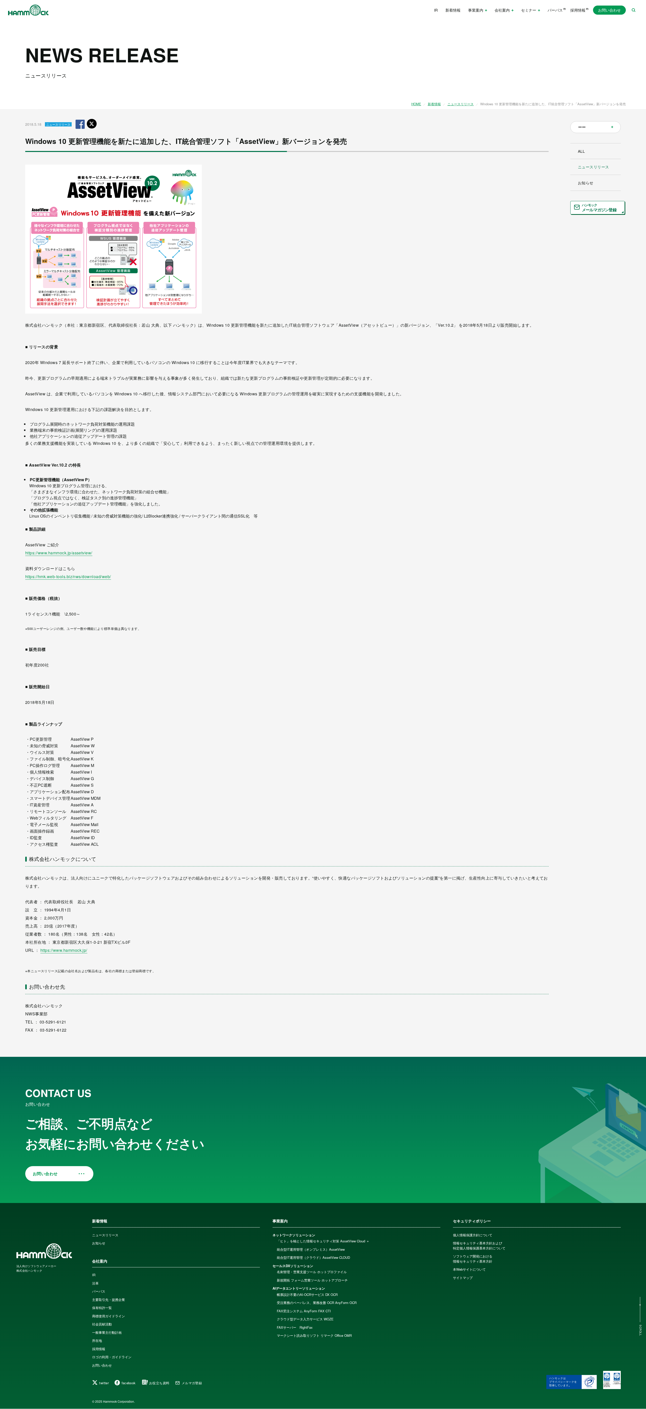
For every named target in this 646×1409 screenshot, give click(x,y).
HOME (416, 103)
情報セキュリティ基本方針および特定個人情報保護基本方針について (479, 1245)
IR (436, 10)
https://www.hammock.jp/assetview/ (58, 553)
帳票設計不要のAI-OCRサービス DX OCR (307, 1294)
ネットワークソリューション (294, 1235)
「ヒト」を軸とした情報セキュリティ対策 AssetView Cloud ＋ (323, 1241)
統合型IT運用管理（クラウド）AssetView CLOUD (313, 1257)
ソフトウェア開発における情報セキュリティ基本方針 (472, 1259)
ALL (581, 151)
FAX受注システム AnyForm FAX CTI (304, 1311)
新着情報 (453, 10)
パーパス (555, 10)
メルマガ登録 (192, 1382)
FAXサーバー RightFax (295, 1327)
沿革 (95, 1283)
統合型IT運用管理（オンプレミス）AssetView (311, 1249)
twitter (104, 1382)
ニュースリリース (460, 103)
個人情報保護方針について (472, 1235)
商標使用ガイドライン (108, 1316)
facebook (129, 1382)
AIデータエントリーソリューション (299, 1288)
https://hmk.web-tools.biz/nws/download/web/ (68, 576)
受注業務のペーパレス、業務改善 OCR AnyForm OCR (317, 1302)
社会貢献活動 (102, 1324)
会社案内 (99, 1261)
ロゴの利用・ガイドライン (111, 1356)
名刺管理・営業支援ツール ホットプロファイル (312, 1271)
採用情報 (577, 10)
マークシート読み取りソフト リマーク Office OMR (314, 1335)
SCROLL (640, 1330)
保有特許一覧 (102, 1307)
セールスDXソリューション (293, 1265)
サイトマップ (463, 1277)
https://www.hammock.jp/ (63, 950)
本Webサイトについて (469, 1269)
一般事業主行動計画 (107, 1332)
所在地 (97, 1340)
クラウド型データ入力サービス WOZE (305, 1319)
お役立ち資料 (159, 1382)
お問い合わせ (609, 10)
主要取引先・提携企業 (108, 1299)
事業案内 (280, 1221)
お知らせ (586, 182)
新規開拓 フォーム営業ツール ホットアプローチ (312, 1280)
